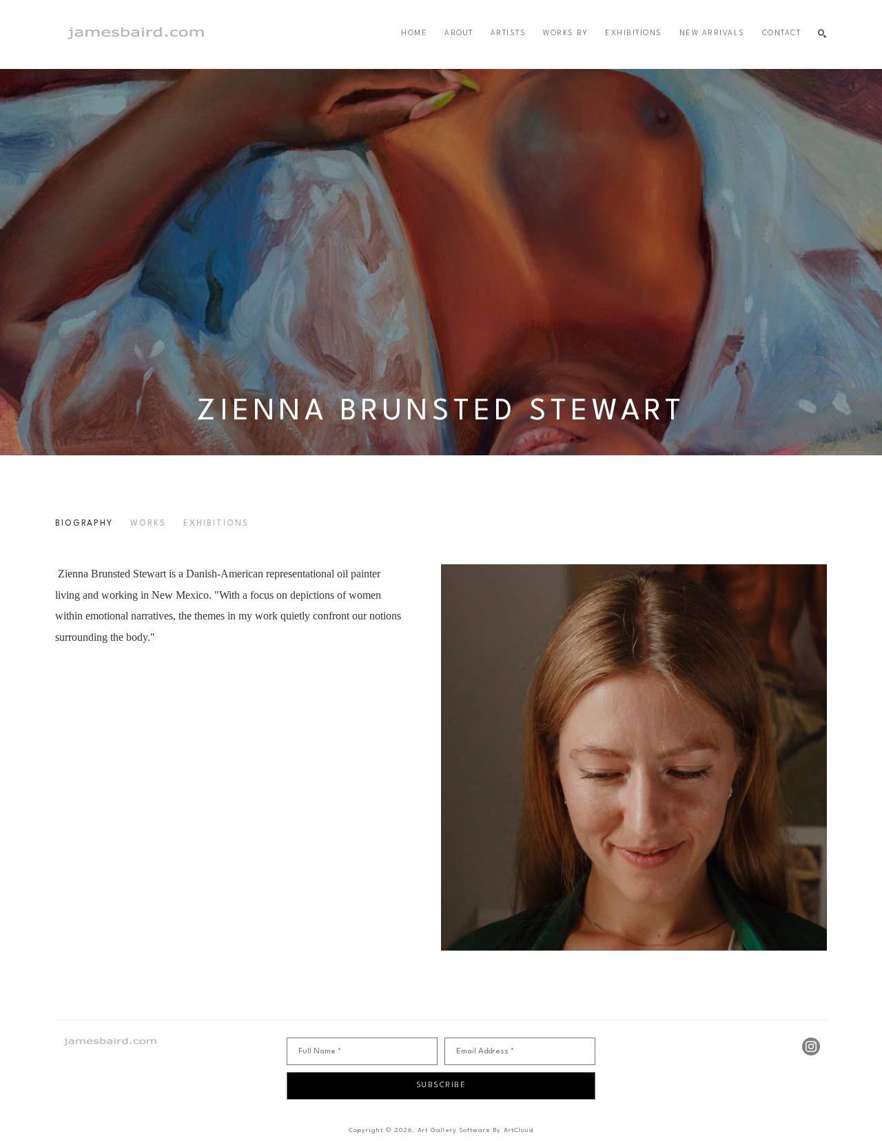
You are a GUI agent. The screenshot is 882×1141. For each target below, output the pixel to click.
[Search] (822, 34)
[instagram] (811, 1046)
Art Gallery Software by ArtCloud (475, 1130)
